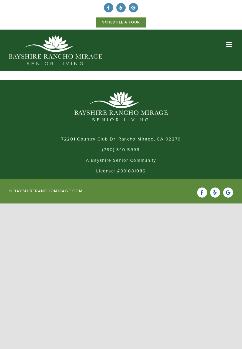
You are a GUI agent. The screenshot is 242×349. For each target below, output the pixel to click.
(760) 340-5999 (121, 149)
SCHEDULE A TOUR (121, 22)
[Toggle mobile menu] (229, 44)
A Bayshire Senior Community (121, 160)
